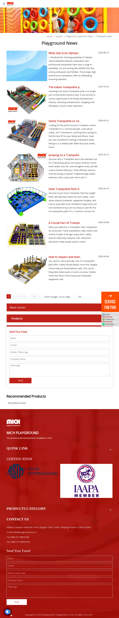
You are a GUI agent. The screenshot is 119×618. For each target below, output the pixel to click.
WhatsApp (109, 324)
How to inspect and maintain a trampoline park (78, 257)
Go (79, 296)
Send (20, 380)
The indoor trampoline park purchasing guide (77, 87)
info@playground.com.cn (25, 532)
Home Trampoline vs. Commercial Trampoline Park (81, 121)
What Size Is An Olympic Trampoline (71, 53)
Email (107, 314)
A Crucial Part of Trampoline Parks (70, 223)
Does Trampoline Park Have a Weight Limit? (76, 189)
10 (34, 296)
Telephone (109, 319)
